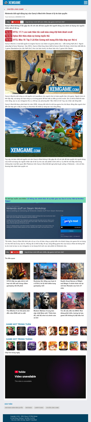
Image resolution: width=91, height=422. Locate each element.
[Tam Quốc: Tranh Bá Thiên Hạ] (10, 331)
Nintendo (29, 407)
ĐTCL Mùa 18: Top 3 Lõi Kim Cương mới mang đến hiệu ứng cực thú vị (45, 40)
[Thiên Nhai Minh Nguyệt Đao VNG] (52, 331)
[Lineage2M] (21, 331)
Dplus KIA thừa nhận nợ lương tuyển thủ (31, 36)
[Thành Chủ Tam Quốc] (73, 346)
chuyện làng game (52, 407)
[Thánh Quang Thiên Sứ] (42, 331)
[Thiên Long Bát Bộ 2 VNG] (73, 331)
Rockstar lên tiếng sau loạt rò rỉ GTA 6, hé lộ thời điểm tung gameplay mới (45, 283)
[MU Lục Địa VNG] (31, 331)
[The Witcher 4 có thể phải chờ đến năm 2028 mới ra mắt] (18, 301)
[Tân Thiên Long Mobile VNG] (63, 331)
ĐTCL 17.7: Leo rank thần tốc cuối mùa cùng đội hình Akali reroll (42, 32)
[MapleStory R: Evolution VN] (52, 346)
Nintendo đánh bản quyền (14, 407)
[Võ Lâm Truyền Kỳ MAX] (84, 331)
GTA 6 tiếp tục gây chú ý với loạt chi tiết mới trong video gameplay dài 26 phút (17, 283)
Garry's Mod (39, 407)
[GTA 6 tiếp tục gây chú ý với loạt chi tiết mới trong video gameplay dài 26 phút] (18, 271)
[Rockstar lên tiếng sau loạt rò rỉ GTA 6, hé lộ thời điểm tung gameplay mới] (45, 271)
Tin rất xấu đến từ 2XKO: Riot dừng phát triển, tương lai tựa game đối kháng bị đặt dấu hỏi (72, 313)
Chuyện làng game (15, 9)
